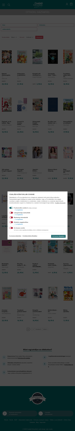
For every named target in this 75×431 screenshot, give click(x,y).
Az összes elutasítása (15, 236)
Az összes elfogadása (58, 236)
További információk (60, 203)
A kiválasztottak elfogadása (29, 236)
